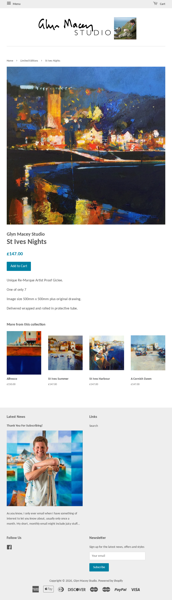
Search (93, 426)
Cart (162, 4)
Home (10, 61)
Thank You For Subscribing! (25, 425)
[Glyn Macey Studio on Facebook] (9, 548)
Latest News (16, 417)
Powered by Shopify (110, 580)
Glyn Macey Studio (85, 580)
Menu (16, 4)
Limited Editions (29, 61)
